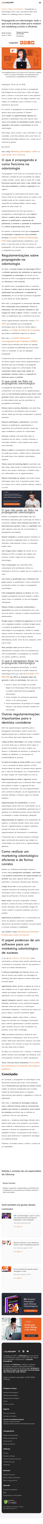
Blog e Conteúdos (16, 9)
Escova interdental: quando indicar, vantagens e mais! (26, 1270)
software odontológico (21, 958)
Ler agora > (18, 1226)
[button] (40, 2)
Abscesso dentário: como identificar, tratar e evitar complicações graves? (26, 1244)
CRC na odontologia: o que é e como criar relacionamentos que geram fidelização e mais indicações (27, 1218)
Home (4, 9)
